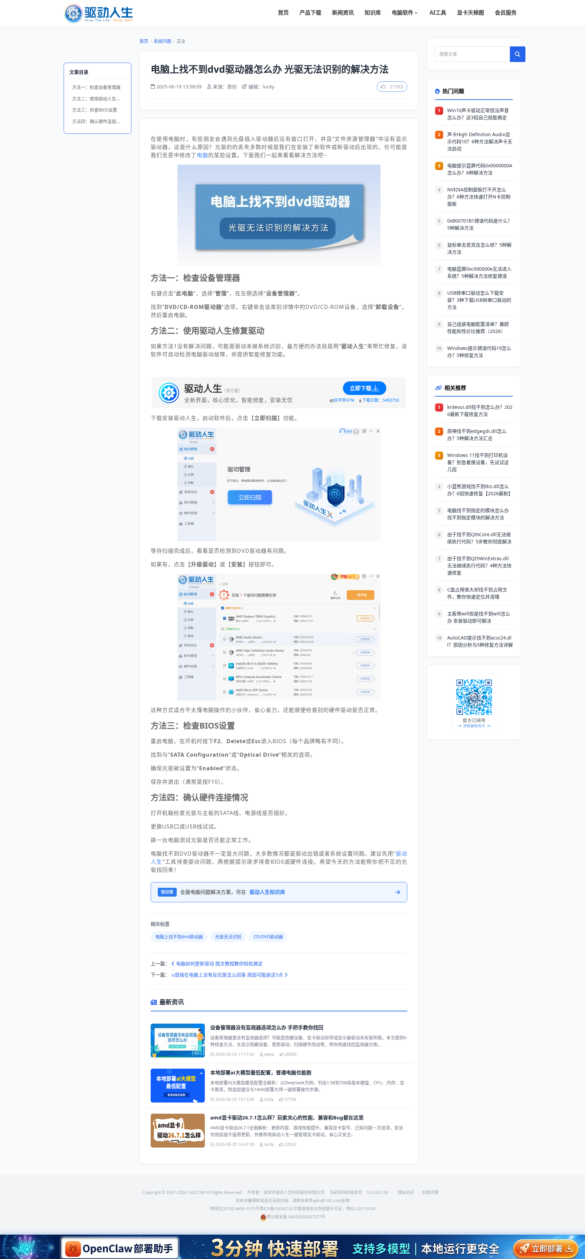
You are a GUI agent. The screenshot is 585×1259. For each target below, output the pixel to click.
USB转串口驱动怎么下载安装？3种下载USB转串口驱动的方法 (479, 300)
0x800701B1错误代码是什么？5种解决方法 (479, 224)
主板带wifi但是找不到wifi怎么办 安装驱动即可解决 (478, 617)
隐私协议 (406, 1192)
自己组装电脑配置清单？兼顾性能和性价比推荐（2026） (478, 327)
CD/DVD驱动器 (268, 936)
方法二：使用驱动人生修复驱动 (99, 99)
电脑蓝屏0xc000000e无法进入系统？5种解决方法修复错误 (479, 272)
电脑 (202, 155)
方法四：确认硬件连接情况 (98, 121)
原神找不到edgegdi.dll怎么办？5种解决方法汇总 (476, 434)
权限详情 (430, 1192)
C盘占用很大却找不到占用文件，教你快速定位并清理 (477, 593)
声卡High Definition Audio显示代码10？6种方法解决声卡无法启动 (479, 141)
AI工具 (438, 12)
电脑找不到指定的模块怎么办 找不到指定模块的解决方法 (478, 514)
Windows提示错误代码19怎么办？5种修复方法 (479, 351)
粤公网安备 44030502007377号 (296, 1217)
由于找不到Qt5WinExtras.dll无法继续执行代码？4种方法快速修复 (479, 565)
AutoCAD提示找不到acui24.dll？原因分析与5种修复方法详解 (480, 641)
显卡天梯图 (470, 12)
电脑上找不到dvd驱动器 (179, 936)
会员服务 (506, 12)
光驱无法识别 (228, 936)
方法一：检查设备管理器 (96, 87)
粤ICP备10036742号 (278, 1209)
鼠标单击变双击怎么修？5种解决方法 (479, 248)
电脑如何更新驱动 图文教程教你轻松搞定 (219, 963)
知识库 (373, 12)
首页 (283, 12)
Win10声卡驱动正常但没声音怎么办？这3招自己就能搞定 (478, 114)
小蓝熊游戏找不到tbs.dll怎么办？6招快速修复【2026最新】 (480, 490)
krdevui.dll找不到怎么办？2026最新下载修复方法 (480, 410)
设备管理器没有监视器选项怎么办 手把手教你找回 (266, 1027)
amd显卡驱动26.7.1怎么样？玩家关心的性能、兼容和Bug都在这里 (287, 1117)
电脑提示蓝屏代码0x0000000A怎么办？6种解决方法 (479, 169)
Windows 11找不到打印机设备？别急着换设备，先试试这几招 (478, 462)
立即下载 (360, 388)
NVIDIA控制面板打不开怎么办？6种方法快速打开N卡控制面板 (479, 196)
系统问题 (162, 41)
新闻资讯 (343, 12)
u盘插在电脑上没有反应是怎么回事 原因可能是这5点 (228, 974)
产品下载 (310, 12)
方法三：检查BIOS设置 (94, 110)
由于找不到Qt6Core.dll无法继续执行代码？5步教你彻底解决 (479, 538)
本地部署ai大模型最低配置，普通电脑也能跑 (260, 1072)
